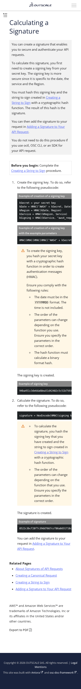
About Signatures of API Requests (39, 569)
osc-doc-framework (62, 672)
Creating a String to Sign (28, 170)
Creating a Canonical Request (36, 575)
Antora (35, 672)
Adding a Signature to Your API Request (43, 589)
